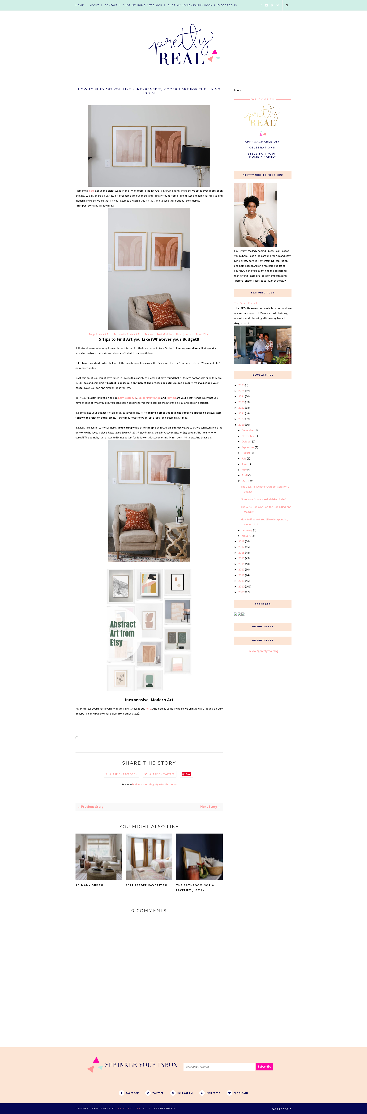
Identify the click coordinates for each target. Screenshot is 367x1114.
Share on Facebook (123, 774)
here (91, 190)
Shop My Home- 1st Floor (142, 5)
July (244, 458)
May (244, 469)
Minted (171, 397)
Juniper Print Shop (149, 397)
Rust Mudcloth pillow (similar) (174, 334)
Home (80, 5)
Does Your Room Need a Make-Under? (263, 499)
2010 (241, 586)
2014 (241, 564)
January (246, 535)
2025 (241, 390)
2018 (241, 541)
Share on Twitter (162, 774)
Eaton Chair (203, 334)
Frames (149, 334)
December (248, 430)
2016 (241, 552)
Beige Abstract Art (100, 334)
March (245, 481)
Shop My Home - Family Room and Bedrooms (202, 5)
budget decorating (143, 784)
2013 (241, 569)
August (246, 452)
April (245, 475)
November (248, 435)
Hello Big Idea (129, 1108)
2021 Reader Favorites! (146, 885)
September (248, 447)
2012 (241, 575)
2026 (241, 385)
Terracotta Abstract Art (128, 334)
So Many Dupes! (89, 885)
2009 (241, 592)
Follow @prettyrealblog (263, 651)
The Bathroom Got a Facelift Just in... (195, 887)
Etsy (120, 397)
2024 (241, 396)
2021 (241, 413)
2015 (241, 558)
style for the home (165, 784)
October (247, 441)
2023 (241, 402)
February (247, 530)
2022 (241, 407)
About (94, 5)
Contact (111, 5)
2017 (241, 546)
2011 (241, 580)
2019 (241, 424)
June (244, 464)
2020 (241, 418)
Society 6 (130, 397)
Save (188, 774)
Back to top (280, 1109)
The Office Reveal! (245, 303)
